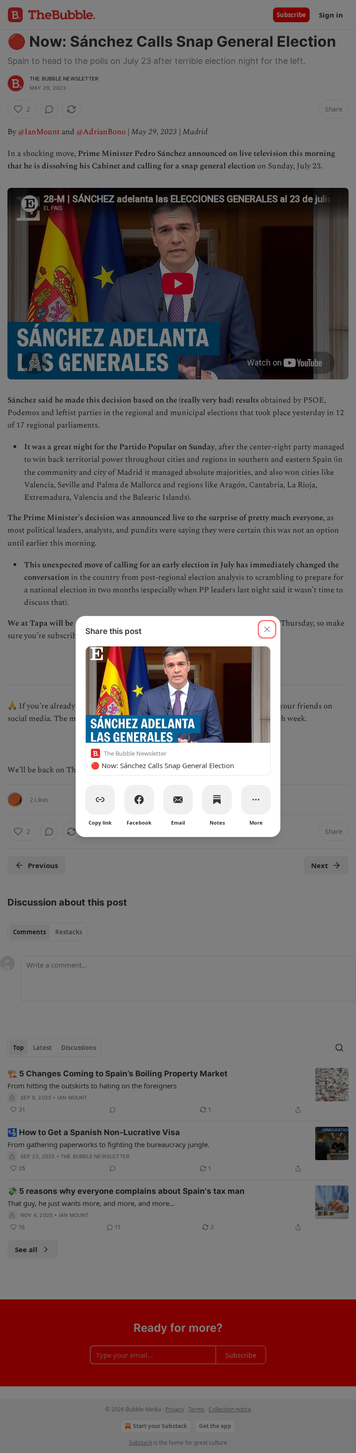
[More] (256, 799)
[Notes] (217, 799)
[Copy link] (100, 799)
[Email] (178, 799)
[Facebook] (139, 799)
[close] (267, 629)
